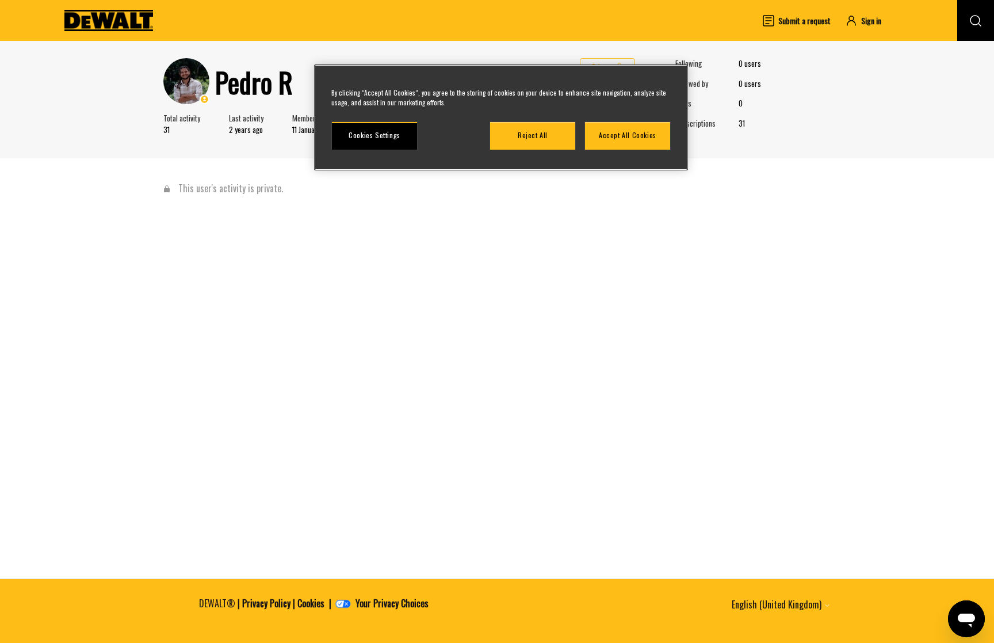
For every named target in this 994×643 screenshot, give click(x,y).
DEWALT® (217, 603)
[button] (868, 20)
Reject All (533, 135)
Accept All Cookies (627, 135)
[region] (501, 117)
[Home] (108, 20)
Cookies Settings (374, 135)
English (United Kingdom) (778, 604)
